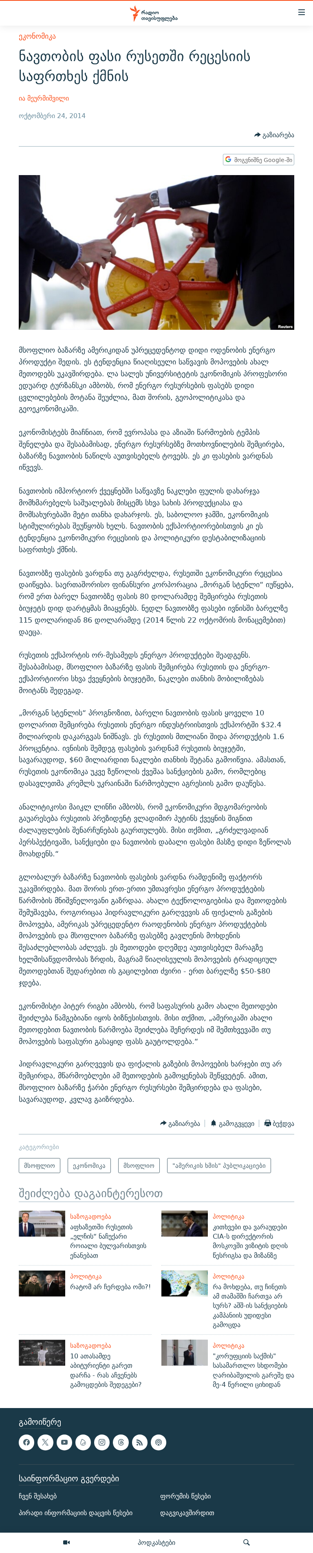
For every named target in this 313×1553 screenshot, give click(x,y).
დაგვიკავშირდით (187, 1513)
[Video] (66, 1543)
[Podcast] (158, 1442)
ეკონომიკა (37, 36)
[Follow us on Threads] (120, 1442)
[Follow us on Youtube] (64, 1442)
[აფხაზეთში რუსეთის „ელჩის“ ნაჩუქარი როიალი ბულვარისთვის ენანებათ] (42, 1224)
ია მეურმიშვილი (44, 98)
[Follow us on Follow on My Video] (83, 1442)
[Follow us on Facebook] (26, 1442)
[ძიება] (246, 1543)
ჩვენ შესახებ (38, 1496)
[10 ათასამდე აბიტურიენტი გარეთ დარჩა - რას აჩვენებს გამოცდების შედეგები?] (42, 1353)
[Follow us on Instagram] (102, 1442)
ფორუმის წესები (185, 1496)
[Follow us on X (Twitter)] (45, 1442)
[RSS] (140, 1442)
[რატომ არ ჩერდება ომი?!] (42, 1283)
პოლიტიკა (229, 1216)
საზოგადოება (90, 1216)
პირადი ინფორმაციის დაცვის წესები (75, 1513)
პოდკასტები (156, 1542)
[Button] (274, 135)
